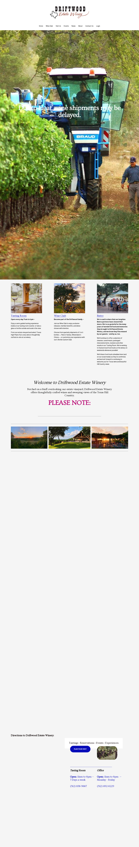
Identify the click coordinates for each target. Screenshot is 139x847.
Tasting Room (18, 315)
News (74, 26)
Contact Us (89, 26)
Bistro (100, 315)
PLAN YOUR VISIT (80, 749)
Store (41, 26)
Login (98, 26)
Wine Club (49, 26)
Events (66, 26)
